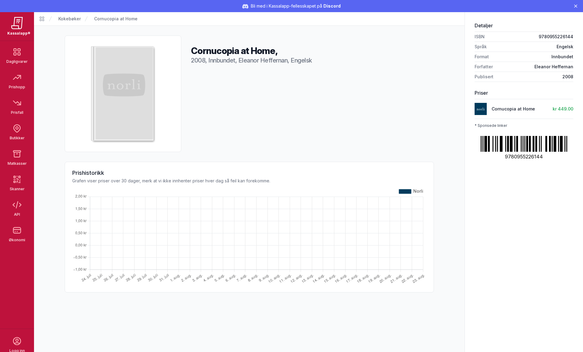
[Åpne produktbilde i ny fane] (123, 94)
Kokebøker (69, 18)
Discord (332, 5)
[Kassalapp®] (42, 19)
